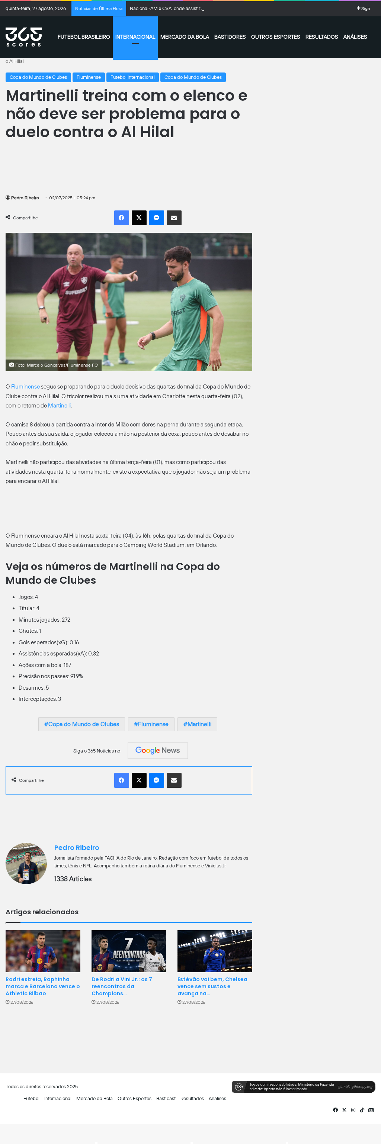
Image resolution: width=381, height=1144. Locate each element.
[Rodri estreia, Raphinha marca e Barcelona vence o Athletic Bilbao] (43, 951)
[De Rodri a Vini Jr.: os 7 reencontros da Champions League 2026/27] (129, 951)
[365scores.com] (24, 37)
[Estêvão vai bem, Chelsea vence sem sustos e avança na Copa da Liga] (214, 951)
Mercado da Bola (184, 37)
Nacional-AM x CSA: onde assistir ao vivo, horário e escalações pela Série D (209, 8)
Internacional (135, 37)
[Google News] (158, 750)
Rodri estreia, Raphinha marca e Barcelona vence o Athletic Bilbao (43, 986)
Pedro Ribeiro (25, 197)
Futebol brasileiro (84, 37)
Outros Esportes (275, 37)
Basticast (166, 1098)
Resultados (321, 37)
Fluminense (89, 77)
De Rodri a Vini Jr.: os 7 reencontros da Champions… (122, 986)
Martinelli (59, 405)
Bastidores (230, 37)
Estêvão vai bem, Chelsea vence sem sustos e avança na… (212, 986)
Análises (355, 37)
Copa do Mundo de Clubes (38, 77)
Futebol (31, 1098)
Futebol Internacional (133, 77)
